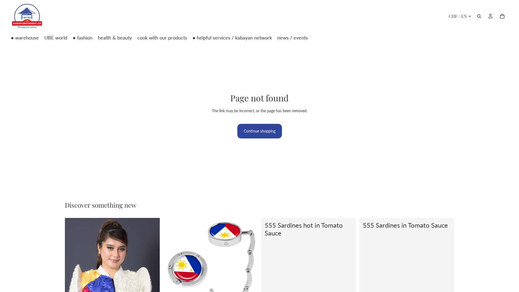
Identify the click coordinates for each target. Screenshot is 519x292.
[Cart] (502, 16)
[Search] (479, 16)
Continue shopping (259, 131)
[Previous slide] (73, 286)
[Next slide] (152, 286)
